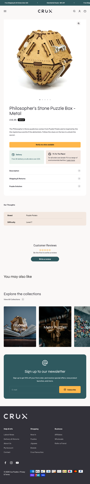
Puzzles (33, 439)
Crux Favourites (36, 452)
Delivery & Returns (11, 439)
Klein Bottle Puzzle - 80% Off (54, 3)
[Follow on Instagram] (11, 462)
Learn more (71, 160)
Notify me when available (45, 145)
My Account (8, 448)
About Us (7, 443)
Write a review (45, 259)
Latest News (9, 434)
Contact (7, 452)
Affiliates (58, 434)
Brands (33, 448)
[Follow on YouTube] (17, 462)
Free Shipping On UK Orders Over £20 (14, 3)
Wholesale (59, 439)
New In (33, 434)
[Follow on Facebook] (5, 462)
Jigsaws (33, 443)
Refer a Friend (60, 443)
